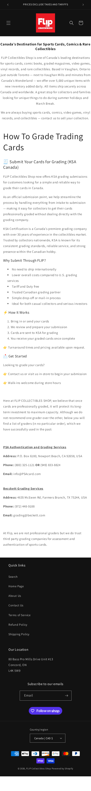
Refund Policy (17, 625)
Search (13, 577)
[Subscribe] (66, 696)
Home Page (16, 586)
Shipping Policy (18, 634)
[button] (8, 23)
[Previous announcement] (7, 4)
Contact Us (15, 605)
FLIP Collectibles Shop (38, 768)
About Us (14, 596)
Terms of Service (19, 615)
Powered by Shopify (62, 768)
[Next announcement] (83, 4)
